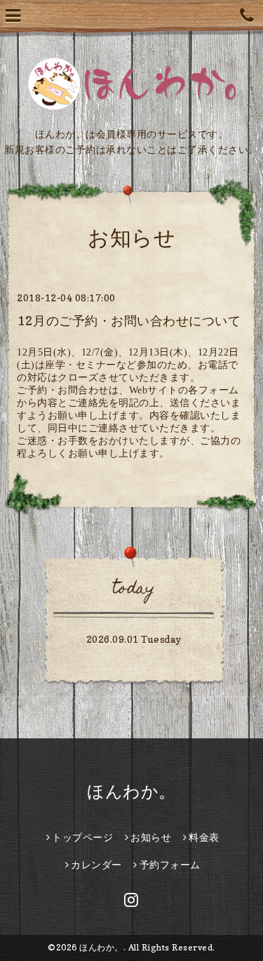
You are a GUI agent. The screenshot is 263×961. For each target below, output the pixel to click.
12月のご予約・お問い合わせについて (129, 320)
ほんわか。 (131, 791)
